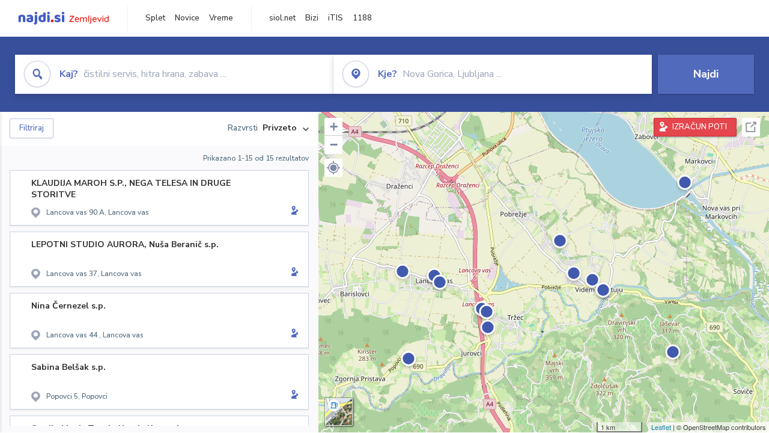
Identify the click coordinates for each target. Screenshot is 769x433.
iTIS (335, 18)
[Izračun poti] (292, 211)
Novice (187, 18)
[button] (333, 168)
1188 (362, 18)
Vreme (221, 18)
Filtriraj (31, 128)
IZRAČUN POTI (699, 126)
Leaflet (661, 427)
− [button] (334, 144)
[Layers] (339, 412)
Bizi (311, 18)
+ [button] (334, 126)
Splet (155, 18)
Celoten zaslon (751, 127)
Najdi (706, 74)
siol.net (282, 18)
